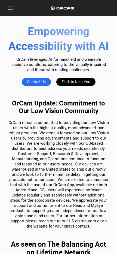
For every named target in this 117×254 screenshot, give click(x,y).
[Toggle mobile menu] (10, 8)
